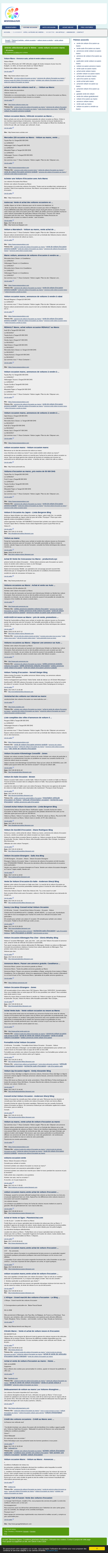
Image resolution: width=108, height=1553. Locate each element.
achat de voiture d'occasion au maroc (52, 711)
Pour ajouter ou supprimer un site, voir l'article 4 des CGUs (24, 1541)
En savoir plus (52, 1551)
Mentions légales (15, 1539)
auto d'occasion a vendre (21, 933)
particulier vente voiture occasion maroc (15, 174)
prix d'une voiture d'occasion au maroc (25, 78)
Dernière (32, 1531)
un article (60, 32)
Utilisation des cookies (57, 1539)
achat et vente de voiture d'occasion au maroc (19, 80)
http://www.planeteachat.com (17, 1243)
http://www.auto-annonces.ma (18, 606)
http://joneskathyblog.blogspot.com (20, 772)
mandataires (10, 27)
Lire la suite (8, 71)
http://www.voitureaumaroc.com (18, 1408)
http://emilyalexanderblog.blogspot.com (21, 1091)
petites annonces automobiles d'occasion (28, 798)
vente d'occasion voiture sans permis (31, 1413)
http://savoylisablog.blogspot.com (19, 928)
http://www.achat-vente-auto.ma (19, 1031)
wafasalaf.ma (12, 1448)
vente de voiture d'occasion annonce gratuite (21, 172)
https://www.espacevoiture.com (18, 167)
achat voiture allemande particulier (48, 1064)
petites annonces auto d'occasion (26, 802)
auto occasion (49, 27)
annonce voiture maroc (85, 101)
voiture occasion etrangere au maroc (49, 1410)
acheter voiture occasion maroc (88, 74)
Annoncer (71, 32)
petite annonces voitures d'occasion (35, 666)
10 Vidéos (16, 52)
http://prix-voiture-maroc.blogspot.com (21, 554)
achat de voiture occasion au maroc (87, 85)
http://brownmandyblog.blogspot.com (20, 795)
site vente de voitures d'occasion (22, 749)
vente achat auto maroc (85, 81)
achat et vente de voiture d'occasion (35, 1035)
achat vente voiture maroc (86, 71)
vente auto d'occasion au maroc (88, 48)
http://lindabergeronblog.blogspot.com (21, 533)
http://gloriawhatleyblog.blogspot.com (20, 959)
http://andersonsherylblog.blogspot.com (21, 902)
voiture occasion (30, 27)
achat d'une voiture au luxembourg (25, 1064)
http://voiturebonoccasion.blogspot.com (21, 1213)
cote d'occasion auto (55, 1066)
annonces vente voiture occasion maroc (25, 170)
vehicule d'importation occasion (36, 800)
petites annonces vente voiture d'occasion (35, 611)
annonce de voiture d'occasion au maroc (50, 78)
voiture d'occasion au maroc (44, 1491)
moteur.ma (11, 1487)
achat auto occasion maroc (87, 76)
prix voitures (87, 27)
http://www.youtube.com (16, 707)
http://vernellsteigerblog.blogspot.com (20, 691)
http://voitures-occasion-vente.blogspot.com (22, 1187)
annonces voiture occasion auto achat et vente (43, 612)
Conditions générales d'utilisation (35, 1539)
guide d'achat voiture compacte (23, 931)
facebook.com (13, 1378)
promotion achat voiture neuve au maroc (50, 636)
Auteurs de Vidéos (36, 32)
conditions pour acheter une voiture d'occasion (31, 1453)
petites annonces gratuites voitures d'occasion (31, 609)
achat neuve (68, 27)
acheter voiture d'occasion (32, 1455)
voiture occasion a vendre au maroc (87, 108)
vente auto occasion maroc (87, 69)
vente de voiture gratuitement (87, 96)
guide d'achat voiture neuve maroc (48, 109)
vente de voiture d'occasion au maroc (16, 82)
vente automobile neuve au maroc (46, 638)
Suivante (26, 1531)
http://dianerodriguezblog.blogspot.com (21, 851)
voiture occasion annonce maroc (89, 66)
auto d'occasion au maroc (40, 933)
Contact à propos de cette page (78, 1539)
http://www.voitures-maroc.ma (18, 104)
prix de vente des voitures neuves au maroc (26, 636)
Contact (80, 32)
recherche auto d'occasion (44, 931)
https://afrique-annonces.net (17, 982)
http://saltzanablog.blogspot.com (19, 877)
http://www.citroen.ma (15, 1350)
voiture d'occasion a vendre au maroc (15, 292)
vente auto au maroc (84, 104)
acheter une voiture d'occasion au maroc (49, 80)
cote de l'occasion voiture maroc (26, 638)
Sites (25, 32)
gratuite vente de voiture (85, 94)
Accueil (7, 32)
